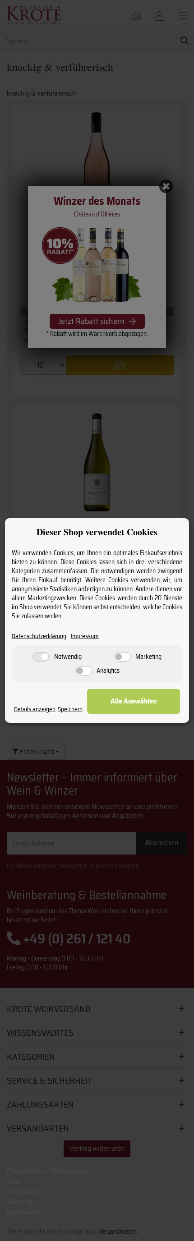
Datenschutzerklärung (39, 636)
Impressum (85, 636)
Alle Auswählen (134, 701)
